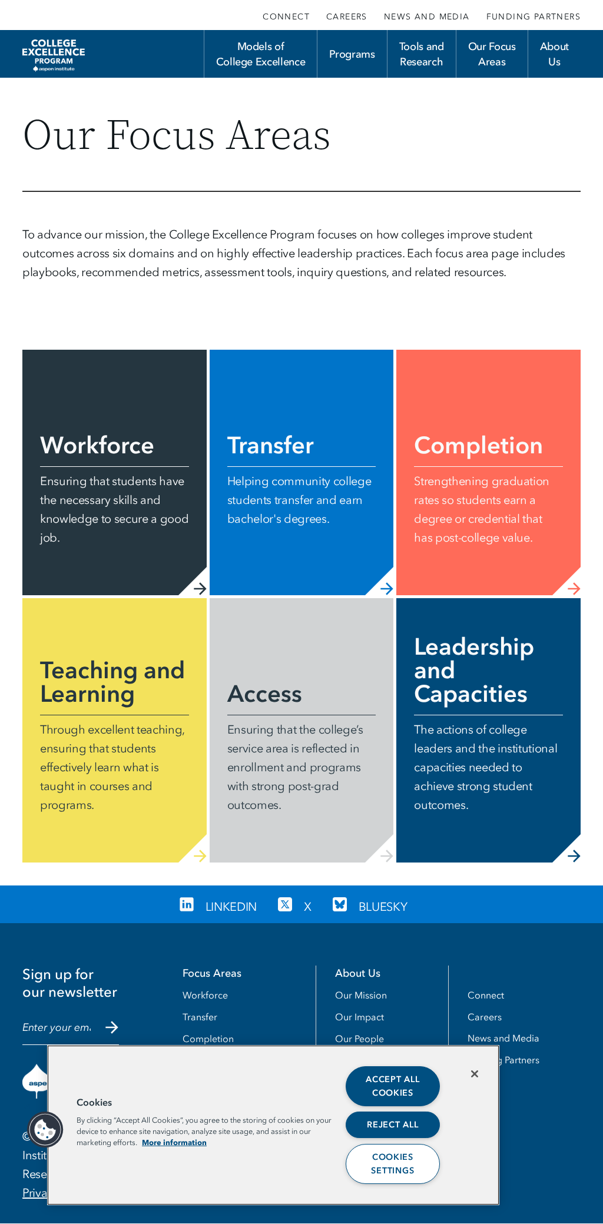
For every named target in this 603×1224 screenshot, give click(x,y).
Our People (359, 1038)
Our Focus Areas (492, 54)
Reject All (392, 1125)
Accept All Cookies (392, 1086)
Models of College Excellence (261, 54)
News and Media (427, 17)
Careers (346, 17)
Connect (286, 17)
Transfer (200, 1017)
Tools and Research (421, 54)
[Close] (475, 1074)
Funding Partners (533, 17)
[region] (273, 1125)
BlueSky (383, 907)
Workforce (205, 995)
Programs (352, 54)
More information (174, 1142)
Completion (208, 1038)
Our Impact (359, 1017)
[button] (45, 1130)
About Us (554, 54)
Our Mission (361, 995)
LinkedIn (231, 907)
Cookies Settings (392, 1164)
